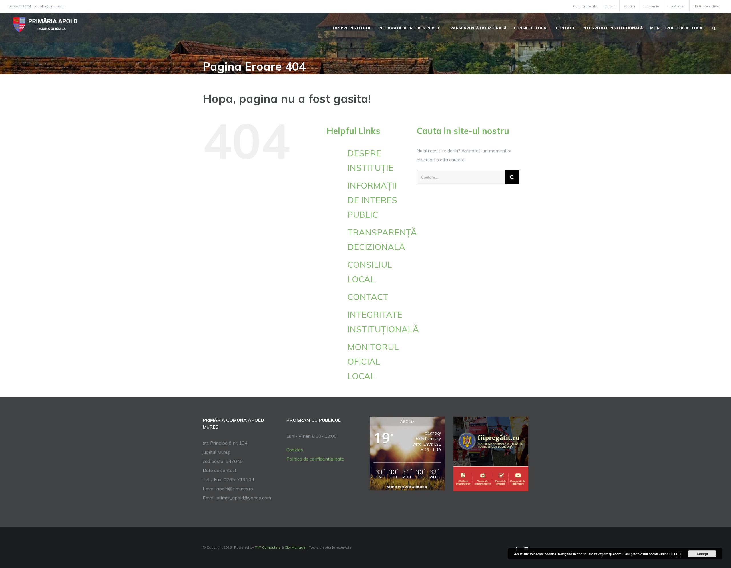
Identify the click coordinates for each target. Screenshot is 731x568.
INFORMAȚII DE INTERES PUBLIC (372, 200)
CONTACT (368, 296)
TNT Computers (267, 547)
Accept (702, 553)
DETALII (675, 554)
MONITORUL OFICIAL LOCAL (373, 361)
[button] (713, 27)
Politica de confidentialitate (315, 459)
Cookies (294, 450)
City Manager (295, 547)
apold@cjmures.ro (50, 6)
